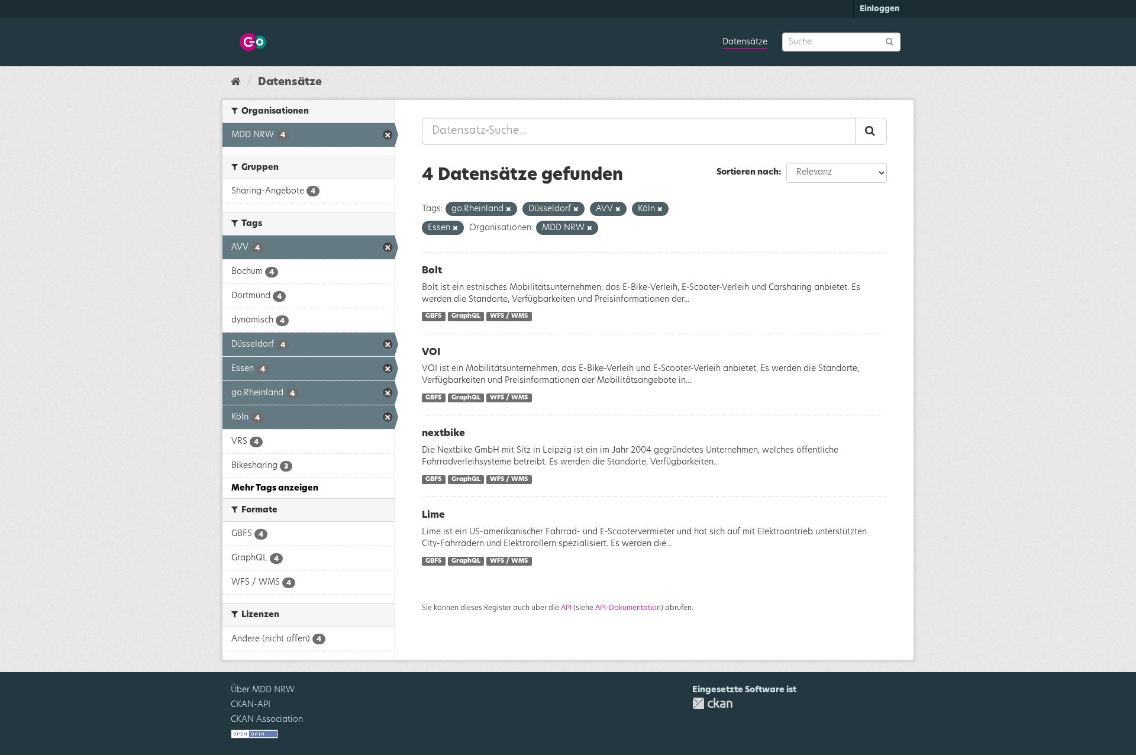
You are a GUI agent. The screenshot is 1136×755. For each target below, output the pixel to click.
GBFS (433, 317)
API (566, 607)
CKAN (712, 703)
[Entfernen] (508, 209)
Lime (433, 515)
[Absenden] (890, 41)
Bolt (432, 270)
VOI (431, 352)
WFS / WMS (509, 317)
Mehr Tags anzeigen (274, 488)
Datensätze (744, 42)
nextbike (443, 433)
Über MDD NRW (263, 690)
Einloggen (879, 9)
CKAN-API (250, 705)
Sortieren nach (748, 172)
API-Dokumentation (628, 607)
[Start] (236, 82)
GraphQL (465, 317)
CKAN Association (267, 719)
